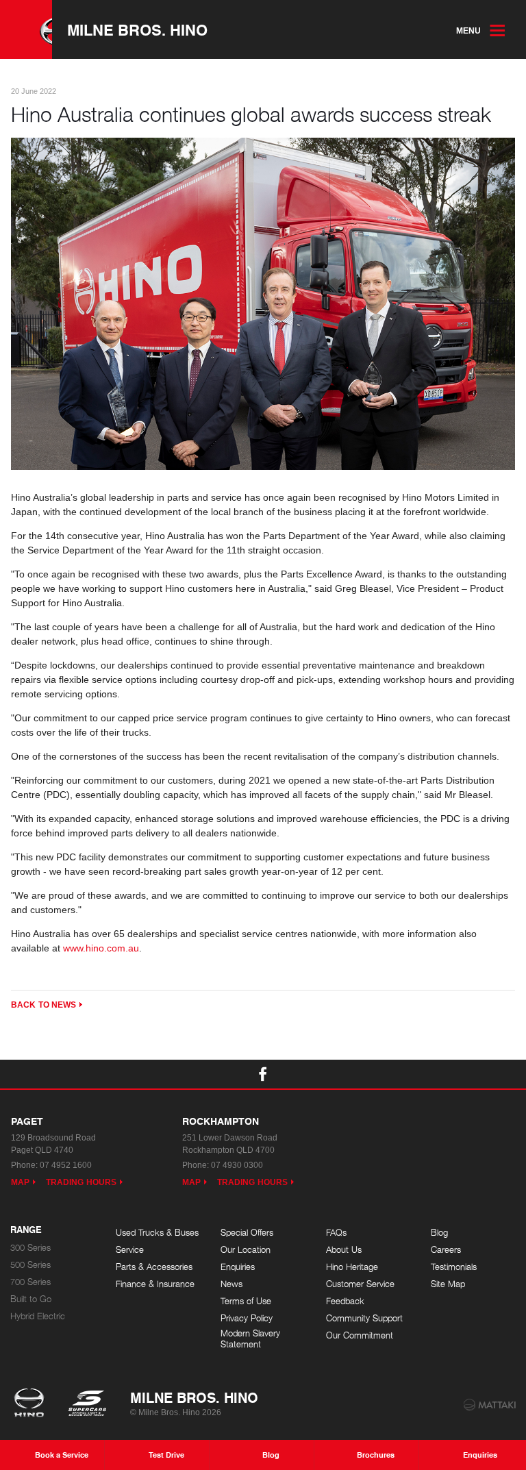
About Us (344, 1250)
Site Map (448, 1284)
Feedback (345, 1301)
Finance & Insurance (155, 1284)
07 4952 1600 (66, 1165)
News (231, 1284)
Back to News (43, 1005)
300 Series (30, 1248)
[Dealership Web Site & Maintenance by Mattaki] (489, 1404)
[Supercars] (86, 1404)
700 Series (30, 1282)
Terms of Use (246, 1301)
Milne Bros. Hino (137, 29)
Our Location (246, 1250)
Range (26, 1230)
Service (130, 1250)
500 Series (30, 1265)
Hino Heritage (352, 1267)
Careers (446, 1250)
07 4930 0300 (237, 1165)
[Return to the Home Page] (31, 1404)
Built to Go (30, 1299)
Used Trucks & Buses (157, 1233)
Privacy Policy (247, 1318)
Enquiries (238, 1267)
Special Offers (247, 1233)
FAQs (336, 1233)
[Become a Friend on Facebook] (263, 1074)
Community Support (364, 1318)
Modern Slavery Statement (250, 1338)
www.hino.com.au (101, 948)
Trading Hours (81, 1182)
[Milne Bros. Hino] (26, 29)
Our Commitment (359, 1335)
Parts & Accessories (154, 1267)
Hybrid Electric (37, 1316)
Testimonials (454, 1267)
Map (20, 1182)
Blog (439, 1233)
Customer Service (360, 1284)
